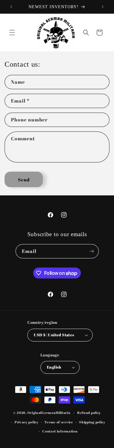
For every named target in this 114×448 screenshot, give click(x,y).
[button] (12, 32)
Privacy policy (27, 422)
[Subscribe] (91, 251)
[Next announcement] (102, 6)
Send (24, 180)
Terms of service (58, 422)
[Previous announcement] (11, 6)
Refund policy (89, 412)
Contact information (60, 431)
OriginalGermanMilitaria (48, 412)
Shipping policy (92, 422)
